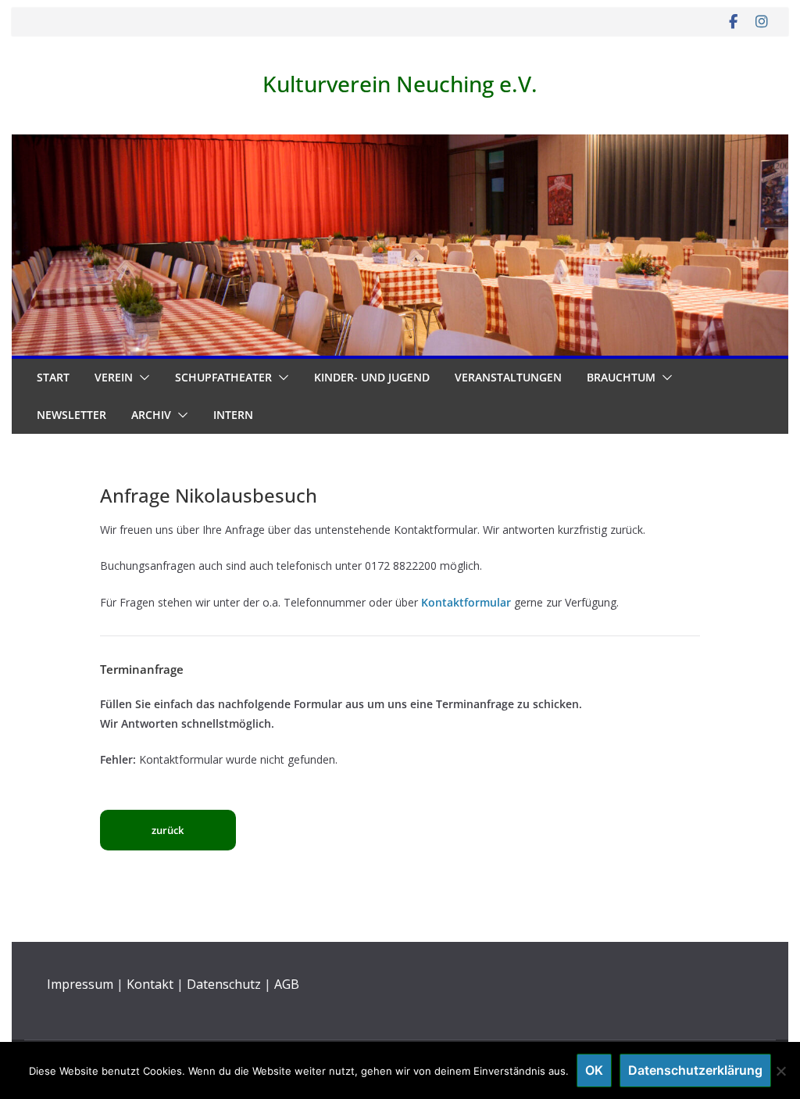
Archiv (151, 414)
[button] (141, 377)
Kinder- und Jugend (372, 377)
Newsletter (71, 414)
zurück (168, 830)
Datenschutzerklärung (695, 1070)
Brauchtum (621, 377)
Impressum (80, 984)
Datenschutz (224, 984)
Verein (114, 377)
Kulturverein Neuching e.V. (400, 83)
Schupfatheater (223, 377)
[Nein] (780, 1071)
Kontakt (150, 984)
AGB (286, 984)
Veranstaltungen (508, 377)
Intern (233, 414)
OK (594, 1070)
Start (53, 377)
